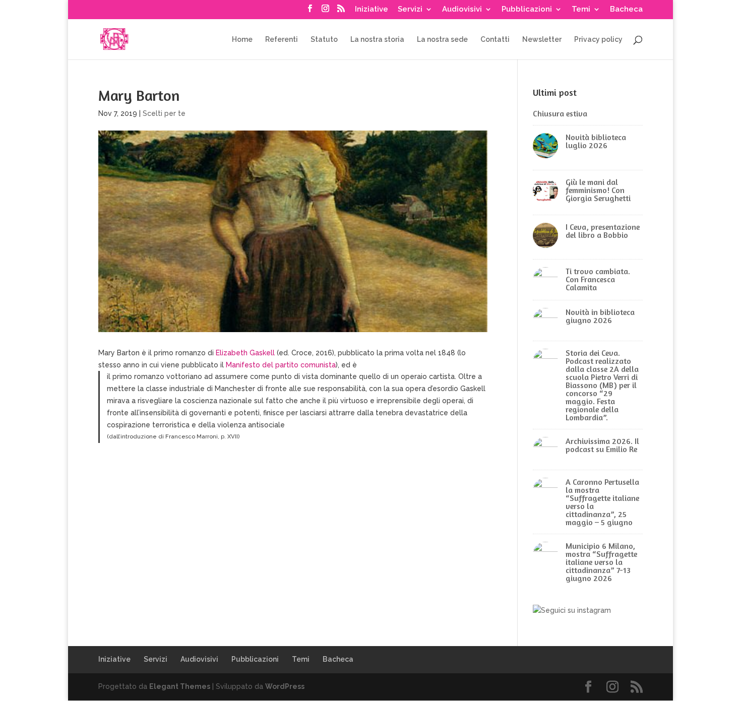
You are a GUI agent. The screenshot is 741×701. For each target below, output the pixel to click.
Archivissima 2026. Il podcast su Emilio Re (602, 445)
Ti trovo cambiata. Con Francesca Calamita (598, 279)
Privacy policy (598, 39)
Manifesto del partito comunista (281, 365)
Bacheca (626, 10)
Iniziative (371, 10)
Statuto (324, 39)
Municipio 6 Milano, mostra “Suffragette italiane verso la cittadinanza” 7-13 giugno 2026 (601, 562)
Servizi (410, 10)
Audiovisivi (462, 10)
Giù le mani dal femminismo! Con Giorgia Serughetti (598, 190)
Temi (581, 10)
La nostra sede (442, 39)
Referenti (281, 39)
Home (242, 39)
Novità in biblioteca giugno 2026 (600, 316)
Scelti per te (164, 113)
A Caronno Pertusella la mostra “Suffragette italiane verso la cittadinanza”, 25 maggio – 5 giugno (602, 502)
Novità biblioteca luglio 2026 (596, 141)
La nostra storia (377, 39)
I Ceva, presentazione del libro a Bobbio (603, 231)
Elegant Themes (179, 686)
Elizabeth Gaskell (244, 353)
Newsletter (542, 39)
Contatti (495, 39)
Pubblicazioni (527, 10)
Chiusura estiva (560, 113)
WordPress (284, 686)
